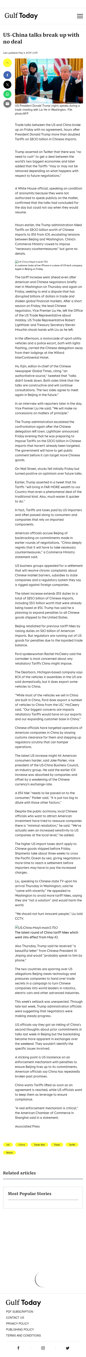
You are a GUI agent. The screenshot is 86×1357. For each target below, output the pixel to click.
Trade (57, 1144)
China (21, 1144)
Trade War (39, 1144)
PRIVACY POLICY (17, 1323)
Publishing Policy (20, 1329)
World (9, 1152)
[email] (7, 104)
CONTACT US (15, 1317)
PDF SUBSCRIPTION (19, 1311)
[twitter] (7, 85)
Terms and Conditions (23, 1335)
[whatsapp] (7, 94)
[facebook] (7, 75)
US (8, 1144)
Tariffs (72, 1144)
